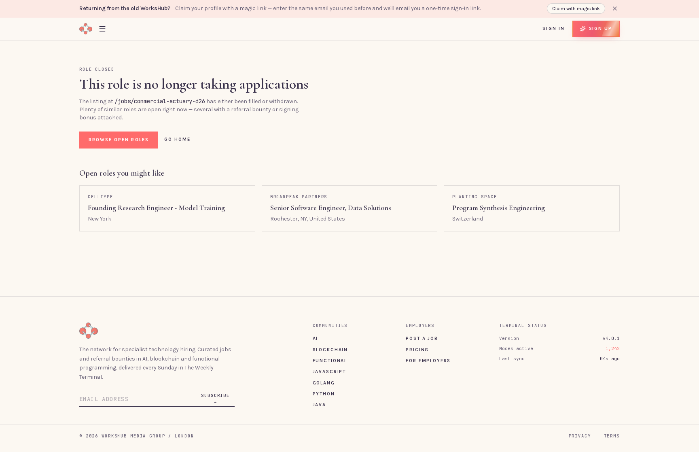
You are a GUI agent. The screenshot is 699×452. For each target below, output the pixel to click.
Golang (324, 383)
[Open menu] (102, 28)
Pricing (417, 349)
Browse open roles (119, 139)
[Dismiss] (615, 8)
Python (324, 394)
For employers (428, 360)
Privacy (580, 436)
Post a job (422, 338)
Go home (177, 139)
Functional (330, 360)
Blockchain (330, 349)
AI (315, 338)
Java (319, 404)
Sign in (553, 28)
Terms (612, 436)
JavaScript (329, 371)
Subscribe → (215, 399)
